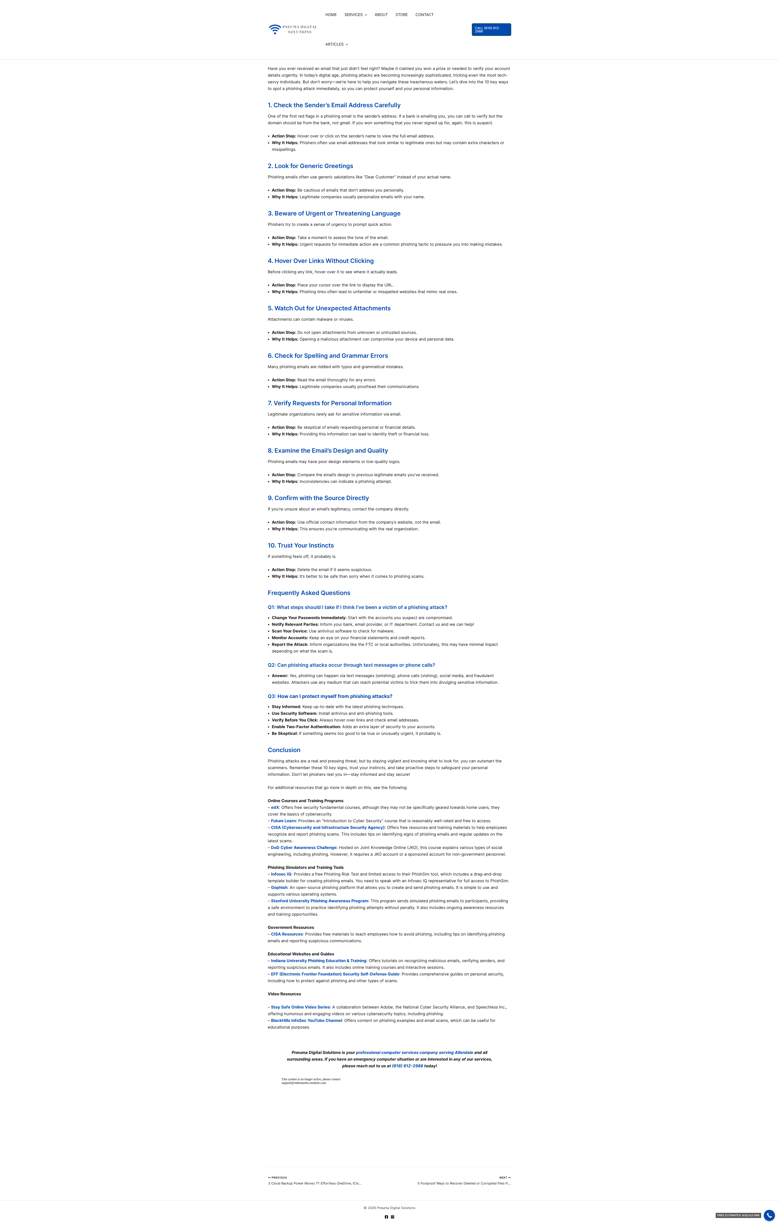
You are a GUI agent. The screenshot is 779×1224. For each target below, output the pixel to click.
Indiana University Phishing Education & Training (318, 960)
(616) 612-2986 (407, 1065)
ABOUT (381, 14)
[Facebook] (386, 1217)
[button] (365, 15)
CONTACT (424, 14)
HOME (331, 14)
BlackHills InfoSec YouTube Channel (306, 1020)
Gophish (279, 887)
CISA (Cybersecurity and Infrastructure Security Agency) (328, 827)
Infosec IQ (281, 874)
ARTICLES (334, 44)
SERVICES (353, 14)
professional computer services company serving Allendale (414, 1052)
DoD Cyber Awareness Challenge (304, 847)
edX (275, 807)
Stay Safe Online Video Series (300, 1007)
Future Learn (283, 820)
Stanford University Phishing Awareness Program (319, 900)
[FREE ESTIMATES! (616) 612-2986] (769, 1215)
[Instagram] (392, 1217)
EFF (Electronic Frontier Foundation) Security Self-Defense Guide (335, 974)
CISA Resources (287, 934)
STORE (402, 14)
